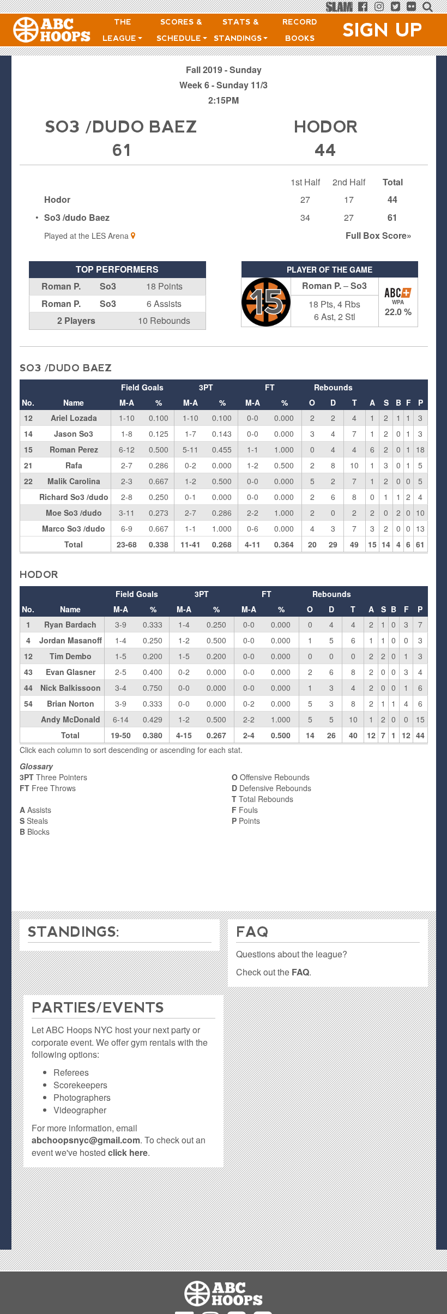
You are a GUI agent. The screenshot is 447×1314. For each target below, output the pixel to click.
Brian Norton (70, 703)
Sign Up (382, 30)
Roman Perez (74, 449)
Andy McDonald (70, 719)
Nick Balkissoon (70, 687)
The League (120, 30)
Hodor (57, 199)
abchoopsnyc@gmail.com (86, 1140)
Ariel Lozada (74, 417)
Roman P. (61, 286)
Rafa (73, 465)
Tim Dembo (71, 655)
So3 (108, 286)
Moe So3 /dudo (74, 512)
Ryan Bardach (70, 624)
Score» (379, 235)
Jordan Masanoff (70, 640)
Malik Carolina (73, 480)
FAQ (300, 972)
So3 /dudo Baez (77, 217)
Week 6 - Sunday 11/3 (223, 85)
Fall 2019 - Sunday (224, 69)
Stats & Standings (239, 30)
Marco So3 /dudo (73, 528)
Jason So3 (73, 433)
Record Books (299, 30)
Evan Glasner (70, 671)
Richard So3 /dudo (73, 496)
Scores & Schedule (180, 30)
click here (128, 1152)
